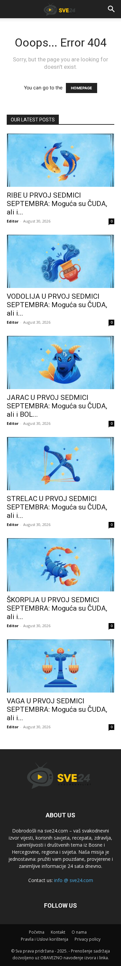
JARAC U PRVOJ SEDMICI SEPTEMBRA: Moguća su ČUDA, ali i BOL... (57, 405)
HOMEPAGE (81, 88)
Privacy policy (87, 939)
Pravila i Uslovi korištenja (44, 939)
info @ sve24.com (73, 880)
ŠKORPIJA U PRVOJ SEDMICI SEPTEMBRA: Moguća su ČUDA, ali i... (57, 608)
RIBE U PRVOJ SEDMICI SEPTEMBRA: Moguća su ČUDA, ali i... (57, 203)
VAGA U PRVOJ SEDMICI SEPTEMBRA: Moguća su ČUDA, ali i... (57, 709)
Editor (12, 221)
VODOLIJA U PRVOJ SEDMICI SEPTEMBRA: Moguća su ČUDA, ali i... (57, 304)
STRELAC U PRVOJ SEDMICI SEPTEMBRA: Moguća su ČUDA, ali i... (57, 507)
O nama (79, 932)
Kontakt (58, 932)
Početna (36, 932)
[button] (111, 9)
